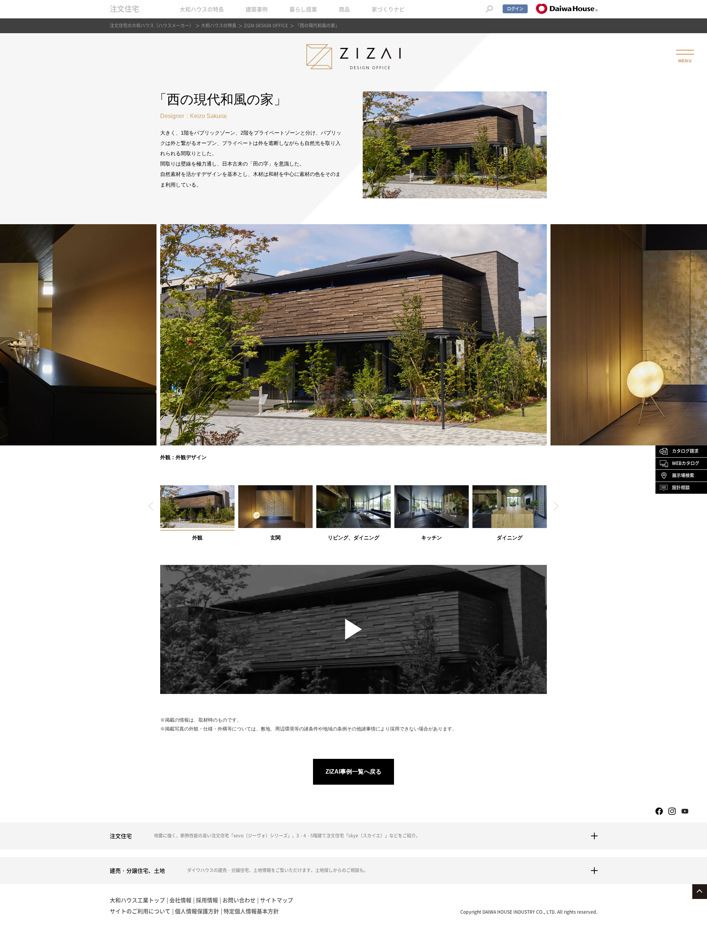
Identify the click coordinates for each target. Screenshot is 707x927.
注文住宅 (124, 8)
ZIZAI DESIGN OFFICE (266, 25)
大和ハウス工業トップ (137, 900)
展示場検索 (683, 475)
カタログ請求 (685, 451)
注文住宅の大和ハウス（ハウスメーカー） (152, 25)
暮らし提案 (303, 9)
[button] (150, 506)
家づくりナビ (388, 9)
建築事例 (257, 9)
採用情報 (207, 900)
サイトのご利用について (140, 911)
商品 (344, 9)
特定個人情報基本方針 (251, 911)
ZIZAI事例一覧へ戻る (353, 771)
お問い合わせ (239, 900)
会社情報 (180, 900)
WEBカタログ (685, 463)
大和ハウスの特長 (202, 9)
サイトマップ (276, 900)
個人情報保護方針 (197, 911)
